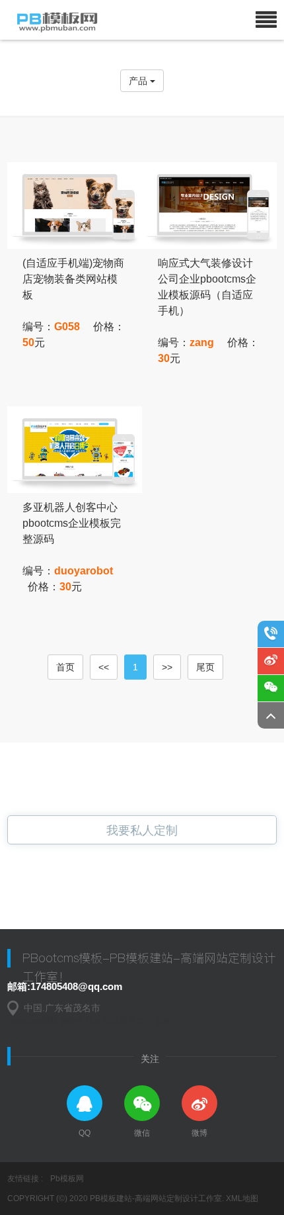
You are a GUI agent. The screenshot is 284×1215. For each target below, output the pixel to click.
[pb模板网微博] (199, 1103)
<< (103, 667)
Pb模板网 (67, 1178)
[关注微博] (271, 661)
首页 (65, 667)
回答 (163, 1021)
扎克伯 (141, 1021)
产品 (139, 80)
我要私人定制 (142, 830)
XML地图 (242, 1198)
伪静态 (72, 1021)
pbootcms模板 (32, 1021)
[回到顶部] (271, 715)
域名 (94, 1021)
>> (167, 667)
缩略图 (115, 1021)
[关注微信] (271, 688)
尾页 (205, 667)
